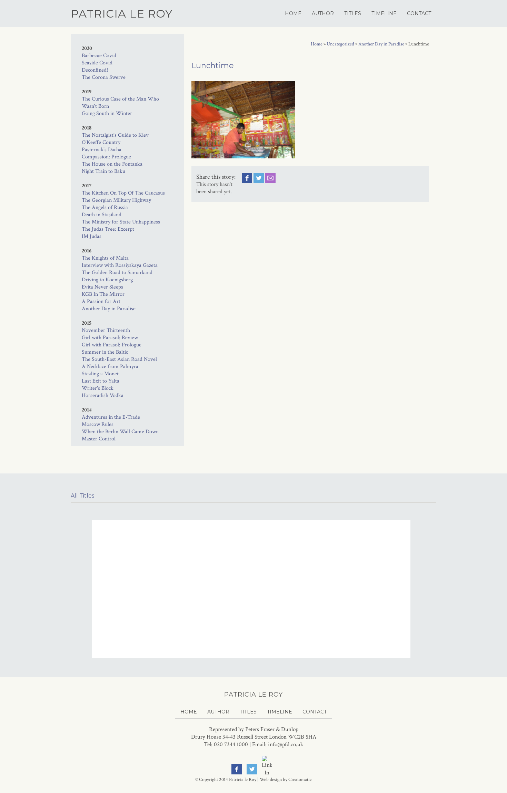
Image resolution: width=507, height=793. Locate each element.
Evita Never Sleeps (102, 287)
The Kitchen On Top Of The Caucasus (123, 193)
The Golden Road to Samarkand (117, 272)
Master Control (99, 438)
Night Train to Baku (103, 171)
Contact (419, 13)
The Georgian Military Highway (116, 200)
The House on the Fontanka (112, 164)
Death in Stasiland (101, 214)
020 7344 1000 (231, 744)
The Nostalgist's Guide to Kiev (115, 135)
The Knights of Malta (105, 258)
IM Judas (91, 236)
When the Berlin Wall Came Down (120, 431)
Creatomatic (300, 779)
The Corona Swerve (104, 77)
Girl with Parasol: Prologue (111, 344)
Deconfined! (95, 70)
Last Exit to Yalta (100, 381)
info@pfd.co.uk (285, 744)
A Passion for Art (101, 301)
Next (429, 549)
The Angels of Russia (105, 207)
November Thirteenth (106, 330)
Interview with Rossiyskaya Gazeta (120, 265)
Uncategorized (340, 44)
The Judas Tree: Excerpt (108, 229)
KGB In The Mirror (103, 294)
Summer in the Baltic (105, 352)
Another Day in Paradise (109, 308)
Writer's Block (97, 388)
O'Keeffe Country (101, 142)
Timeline (384, 13)
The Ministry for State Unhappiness (121, 222)
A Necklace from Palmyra (110, 366)
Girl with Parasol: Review (110, 337)
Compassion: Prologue (106, 156)
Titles (352, 13)
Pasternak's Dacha (101, 149)
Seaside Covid (97, 62)
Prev (78, 549)
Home (293, 13)
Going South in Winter (107, 113)
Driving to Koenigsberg (107, 279)
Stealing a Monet (100, 373)
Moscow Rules (97, 424)
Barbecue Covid (99, 55)
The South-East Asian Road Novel (119, 359)
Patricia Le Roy (121, 13)
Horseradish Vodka (102, 395)
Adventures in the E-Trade (111, 417)
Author (323, 13)
